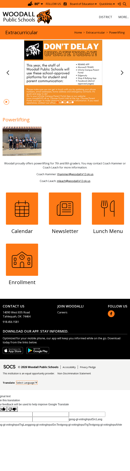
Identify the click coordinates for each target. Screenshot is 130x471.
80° (37, 4)
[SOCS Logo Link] (9, 367)
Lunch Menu (108, 231)
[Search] (124, 4)
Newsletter (65, 231)
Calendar (22, 231)
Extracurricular (95, 32)
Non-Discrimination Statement (74, 373)
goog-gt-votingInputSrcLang (85, 419)
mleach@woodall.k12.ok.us (73, 181)
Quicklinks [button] (105, 4)
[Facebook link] (111, 313)
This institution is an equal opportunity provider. (29, 373)
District (105, 17)
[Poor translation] (12, 409)
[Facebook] (65, 4)
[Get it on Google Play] (37, 350)
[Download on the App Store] (13, 350)
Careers (62, 312)
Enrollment (22, 282)
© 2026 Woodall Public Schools (38, 367)
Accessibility (69, 367)
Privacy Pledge (88, 367)
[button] (123, 17)
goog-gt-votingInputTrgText (77, 424)
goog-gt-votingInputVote (107, 424)
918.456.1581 (11, 322)
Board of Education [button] (82, 4)
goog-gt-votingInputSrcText (45, 424)
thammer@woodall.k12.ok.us (75, 174)
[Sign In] (119, 4)
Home (78, 32)
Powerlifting (117, 32)
